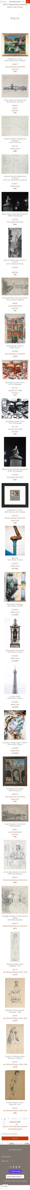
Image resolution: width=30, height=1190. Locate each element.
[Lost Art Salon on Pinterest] (19, 1167)
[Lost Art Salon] (15, 1)
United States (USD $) (14, 1176)
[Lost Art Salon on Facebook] (13, 1167)
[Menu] (1, 1)
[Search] (23, 1)
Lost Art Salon (11, 1181)
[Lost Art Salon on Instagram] (16, 1167)
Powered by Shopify (21, 1181)
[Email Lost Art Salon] (10, 1167)
